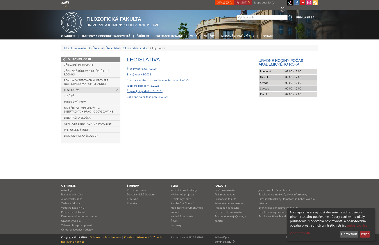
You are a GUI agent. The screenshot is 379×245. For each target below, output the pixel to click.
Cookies (129, 237)
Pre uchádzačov (136, 190)
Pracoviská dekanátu (73, 212)
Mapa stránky (262, 2)
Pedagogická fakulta (227, 207)
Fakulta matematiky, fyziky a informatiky (283, 194)
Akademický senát (72, 199)
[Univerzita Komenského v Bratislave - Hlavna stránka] (71, 22)
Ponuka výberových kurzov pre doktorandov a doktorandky (86, 82)
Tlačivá (69, 96)
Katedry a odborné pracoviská (106, 36)
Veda (194, 36)
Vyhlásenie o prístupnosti (76, 225)
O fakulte (68, 36)
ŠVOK (174, 221)
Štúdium (143, 36)
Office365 (223, 2)
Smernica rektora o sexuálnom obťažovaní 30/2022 (158, 80)
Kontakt (267, 36)
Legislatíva (72, 90)
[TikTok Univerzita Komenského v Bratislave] (290, 2)
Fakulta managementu (272, 212)
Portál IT (241, 2)
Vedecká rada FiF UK (73, 207)
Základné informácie (79, 65)
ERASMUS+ (134, 199)
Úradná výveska (71, 221)
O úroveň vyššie (79, 59)
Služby (209, 36)
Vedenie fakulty (70, 203)
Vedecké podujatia (182, 216)
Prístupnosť (143, 237)
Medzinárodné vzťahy (237, 36)
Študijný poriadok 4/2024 (142, 69)
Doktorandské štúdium (135, 48)
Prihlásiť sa (305, 17)
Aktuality (66, 190)
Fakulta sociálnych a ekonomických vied (283, 216)
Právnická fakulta (225, 194)
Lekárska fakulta (225, 190)
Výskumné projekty (182, 194)
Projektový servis (181, 199)
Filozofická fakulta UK (77, 48)
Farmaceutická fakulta (228, 212)
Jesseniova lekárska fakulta (275, 190)
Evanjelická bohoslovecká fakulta (279, 207)
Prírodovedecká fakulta (229, 203)
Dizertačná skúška (77, 118)
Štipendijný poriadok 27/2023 (145, 91)
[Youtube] (302, 2)
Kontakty (132, 203)
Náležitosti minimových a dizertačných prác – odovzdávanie (89, 109)
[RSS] (315, 2)
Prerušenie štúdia (76, 130)
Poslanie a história (72, 194)
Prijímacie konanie (170, 36)
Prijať (365, 234)
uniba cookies (357, 225)
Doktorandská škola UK (81, 136)
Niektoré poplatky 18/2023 (143, 86)
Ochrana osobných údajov (77, 229)
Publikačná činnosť (182, 203)
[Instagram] (309, 2)
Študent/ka (112, 48)
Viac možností (300, 233)
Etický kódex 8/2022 (139, 74)
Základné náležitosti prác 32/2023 (147, 97)
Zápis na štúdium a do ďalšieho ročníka (86, 72)
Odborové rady (75, 102)
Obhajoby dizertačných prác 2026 (88, 123)
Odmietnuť (349, 234)
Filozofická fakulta (225, 199)
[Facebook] (296, 2)
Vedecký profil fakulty (184, 190)
